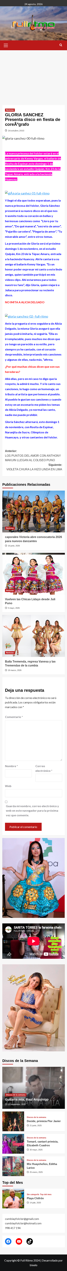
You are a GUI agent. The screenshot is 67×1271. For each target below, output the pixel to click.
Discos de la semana (15, 1095)
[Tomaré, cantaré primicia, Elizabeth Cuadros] (13, 1144)
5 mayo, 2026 (14, 608)
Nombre (11, 766)
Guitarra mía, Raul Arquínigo (27, 1099)
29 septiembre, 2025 (17, 1104)
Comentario (14, 716)
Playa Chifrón (35, 1198)
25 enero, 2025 (36, 1172)
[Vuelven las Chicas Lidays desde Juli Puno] (33, 574)
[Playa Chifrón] (13, 1198)
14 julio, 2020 (35, 1203)
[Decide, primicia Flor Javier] (13, 1121)
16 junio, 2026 (14, 546)
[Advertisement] (33, 75)
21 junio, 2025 (36, 1125)
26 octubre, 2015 (16, 130)
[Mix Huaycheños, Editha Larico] (13, 1166)
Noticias (10, 110)
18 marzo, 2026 (14, 670)
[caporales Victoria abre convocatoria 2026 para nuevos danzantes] (33, 511)
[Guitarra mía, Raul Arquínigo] (33, 1088)
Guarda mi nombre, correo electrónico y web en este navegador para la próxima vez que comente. (32, 810)
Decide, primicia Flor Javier (44, 1121)
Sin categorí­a (33, 1194)
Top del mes (45, 1194)
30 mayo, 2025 (36, 1150)
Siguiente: (34, 467)
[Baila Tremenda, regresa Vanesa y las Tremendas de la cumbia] (33, 636)
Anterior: (33, 456)
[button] (5, 44)
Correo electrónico (43, 768)
